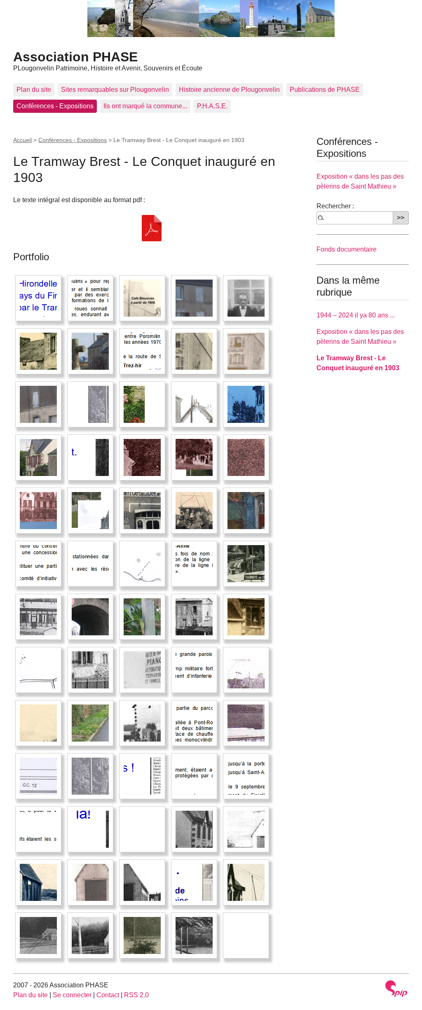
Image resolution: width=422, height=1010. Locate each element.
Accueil (22, 140)
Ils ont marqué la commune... (145, 106)
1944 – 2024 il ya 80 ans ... (355, 315)
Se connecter (72, 994)
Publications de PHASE (325, 89)
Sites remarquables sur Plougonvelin (115, 89)
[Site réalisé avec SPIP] (396, 988)
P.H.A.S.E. (212, 106)
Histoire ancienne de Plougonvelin (229, 89)
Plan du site (33, 89)
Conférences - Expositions (55, 106)
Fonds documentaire (346, 249)
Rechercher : (335, 206)
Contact (107, 994)
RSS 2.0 (136, 994)
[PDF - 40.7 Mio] (151, 227)
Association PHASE (75, 56)
